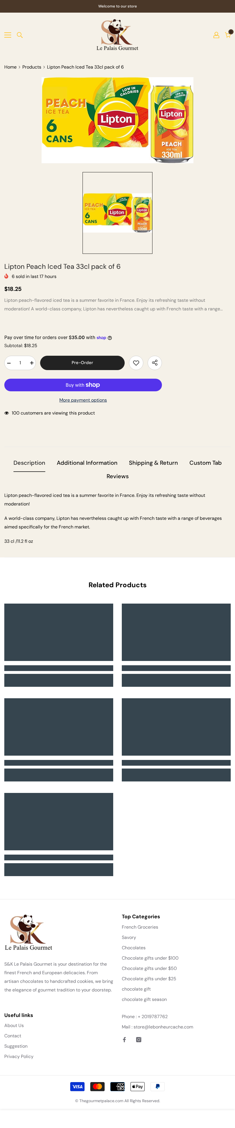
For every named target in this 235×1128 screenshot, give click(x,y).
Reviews (118, 476)
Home (10, 67)
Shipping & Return (153, 462)
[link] (58, 668)
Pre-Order (82, 362)
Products (31, 67)
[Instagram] (138, 1039)
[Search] (20, 35)
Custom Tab (205, 462)
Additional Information (87, 462)
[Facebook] (124, 1039)
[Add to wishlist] (136, 363)
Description (29, 462)
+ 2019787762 (153, 1017)
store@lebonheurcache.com (163, 1027)
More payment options (83, 400)
